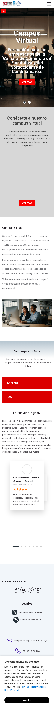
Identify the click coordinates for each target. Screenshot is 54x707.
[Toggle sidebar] (3, 11)
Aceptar (27, 700)
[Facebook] (16, 590)
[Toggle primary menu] (49, 4)
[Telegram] (38, 590)
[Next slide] (50, 56)
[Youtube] (23, 590)
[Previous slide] (3, 56)
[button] (24, 102)
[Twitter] (31, 590)
